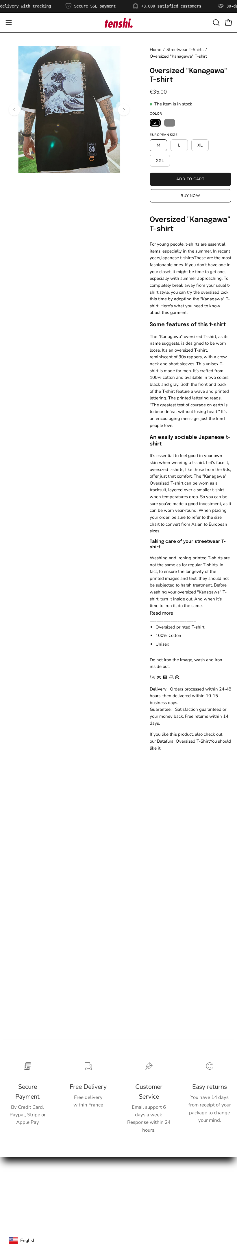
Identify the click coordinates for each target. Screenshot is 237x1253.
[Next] (123, 110)
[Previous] (14, 110)
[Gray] (169, 123)
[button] (216, 23)
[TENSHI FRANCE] (118, 22)
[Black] (155, 123)
